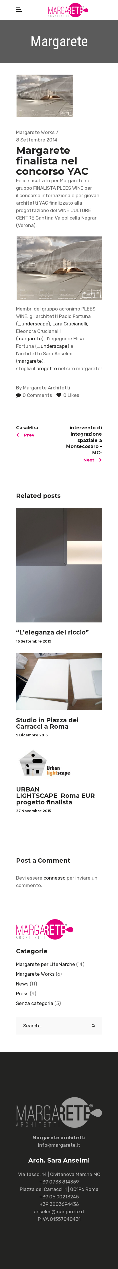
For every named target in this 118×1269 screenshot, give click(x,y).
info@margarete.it (59, 1145)
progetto (46, 368)
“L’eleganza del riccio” (52, 632)
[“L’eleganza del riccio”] (59, 565)
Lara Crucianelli (69, 324)
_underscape (33, 324)
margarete (29, 338)
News (22, 984)
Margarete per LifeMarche (45, 964)
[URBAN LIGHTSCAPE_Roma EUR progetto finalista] (59, 763)
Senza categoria (34, 1003)
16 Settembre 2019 (33, 641)
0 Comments (36, 395)
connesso (55, 878)
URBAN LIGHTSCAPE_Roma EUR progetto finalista (55, 796)
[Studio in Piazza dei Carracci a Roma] (59, 681)
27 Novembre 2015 (33, 811)
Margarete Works (35, 132)
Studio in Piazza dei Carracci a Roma (47, 723)
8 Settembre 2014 (36, 140)
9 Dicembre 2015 (32, 735)
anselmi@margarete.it (59, 1211)
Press (22, 993)
